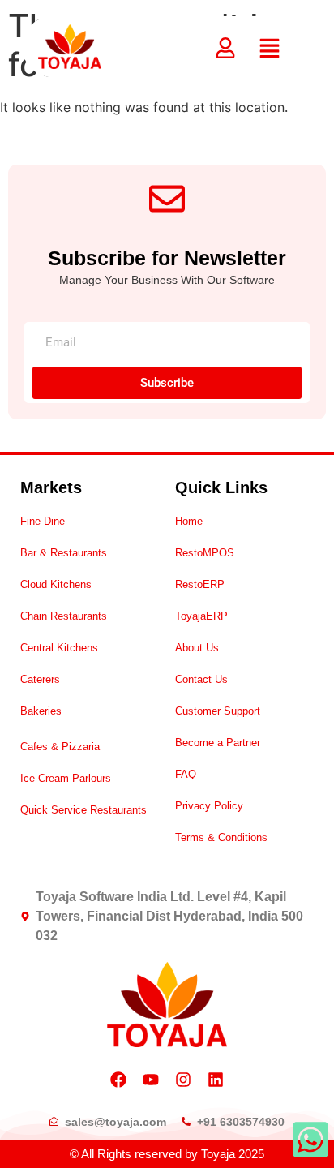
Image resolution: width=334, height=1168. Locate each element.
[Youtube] (151, 1079)
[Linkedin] (215, 1079)
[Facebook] (118, 1079)
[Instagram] (183, 1079)
